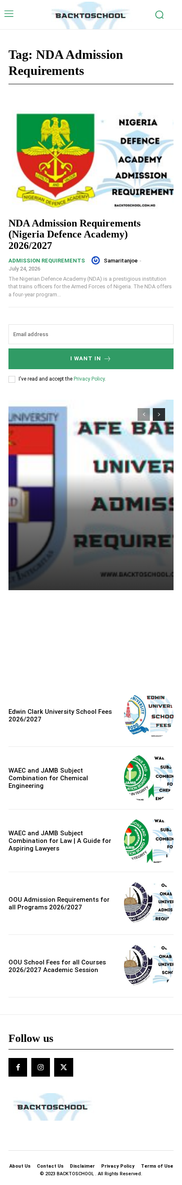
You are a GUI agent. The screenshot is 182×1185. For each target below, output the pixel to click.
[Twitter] (63, 1067)
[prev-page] (144, 414)
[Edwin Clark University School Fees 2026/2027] (149, 715)
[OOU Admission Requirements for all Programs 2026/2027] (149, 903)
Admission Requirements (46, 260)
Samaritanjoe (121, 260)
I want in (85, 358)
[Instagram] (40, 1067)
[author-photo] (96, 260)
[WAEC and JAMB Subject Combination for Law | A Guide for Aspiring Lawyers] (149, 840)
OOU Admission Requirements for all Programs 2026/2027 (59, 903)
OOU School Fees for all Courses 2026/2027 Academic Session (57, 966)
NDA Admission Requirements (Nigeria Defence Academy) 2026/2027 (74, 234)
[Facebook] (17, 1067)
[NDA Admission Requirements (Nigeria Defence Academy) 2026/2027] (91, 159)
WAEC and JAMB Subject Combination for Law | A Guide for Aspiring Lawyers (59, 840)
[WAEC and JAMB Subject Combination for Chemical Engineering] (149, 778)
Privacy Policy (89, 379)
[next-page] (159, 414)
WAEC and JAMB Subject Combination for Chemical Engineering (48, 778)
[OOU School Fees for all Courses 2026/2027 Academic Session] (149, 966)
